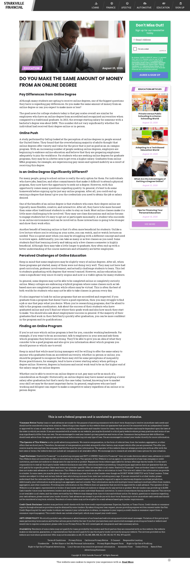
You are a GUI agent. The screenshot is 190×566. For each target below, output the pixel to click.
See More (150, 224)
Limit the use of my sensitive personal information (91, 546)
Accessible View (125, 546)
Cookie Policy (141, 546)
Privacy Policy (153, 64)
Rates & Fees (156, 546)
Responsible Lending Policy (141, 62)
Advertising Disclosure (95, 550)
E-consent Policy (157, 61)
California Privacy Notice (150, 66)
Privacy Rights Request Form (110, 543)
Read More (128, 562)
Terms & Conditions (57, 540)
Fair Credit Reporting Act (140, 64)
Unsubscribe (43, 543)
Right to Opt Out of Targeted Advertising (46, 546)
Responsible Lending (132, 540)
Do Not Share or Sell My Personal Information (73, 543)
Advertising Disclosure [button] (157, 62)
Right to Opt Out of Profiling (139, 543)
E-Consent (115, 540)
